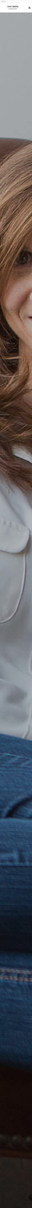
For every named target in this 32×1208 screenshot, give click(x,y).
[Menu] (29, 8)
